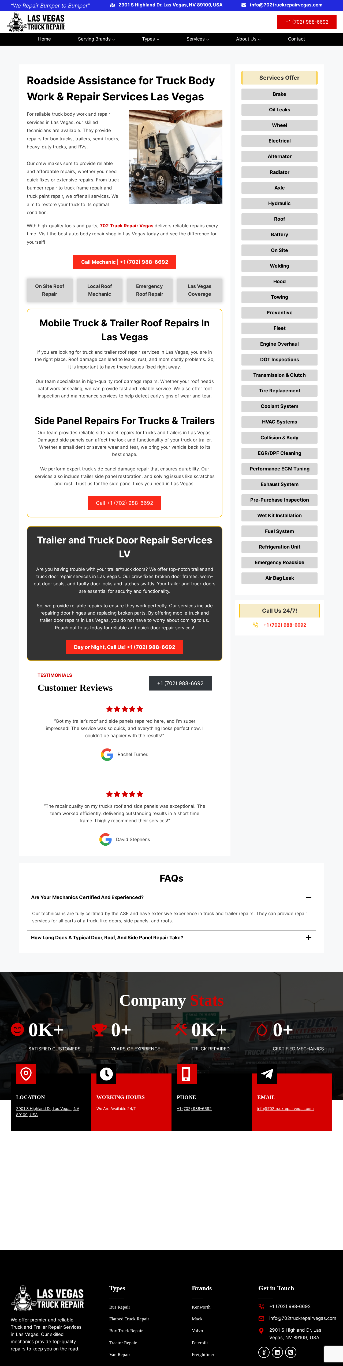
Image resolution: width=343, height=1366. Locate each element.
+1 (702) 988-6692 (307, 22)
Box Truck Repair (126, 1330)
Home (44, 39)
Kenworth (201, 1307)
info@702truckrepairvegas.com (285, 1108)
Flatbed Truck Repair (129, 1318)
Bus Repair (119, 1307)
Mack (197, 1318)
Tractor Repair (123, 1342)
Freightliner (203, 1354)
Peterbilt (200, 1342)
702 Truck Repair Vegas (127, 225)
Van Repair (119, 1354)
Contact (296, 39)
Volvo (197, 1330)
